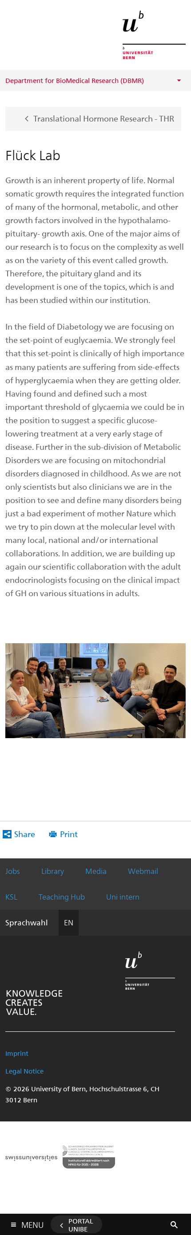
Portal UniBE (80, 1224)
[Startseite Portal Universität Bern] (154, 35)
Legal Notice (24, 1070)
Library (52, 871)
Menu (32, 1223)
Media (96, 871)
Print (69, 833)
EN (68, 922)
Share (24, 833)
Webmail (143, 871)
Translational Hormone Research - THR (103, 117)
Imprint (16, 1053)
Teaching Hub (62, 896)
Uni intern (122, 896)
